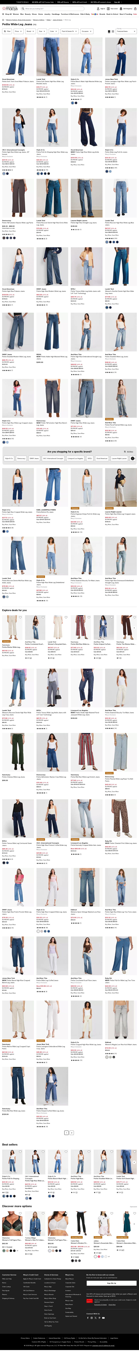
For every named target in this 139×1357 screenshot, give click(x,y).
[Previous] (5, 57)
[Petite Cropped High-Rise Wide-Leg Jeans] (87, 1020)
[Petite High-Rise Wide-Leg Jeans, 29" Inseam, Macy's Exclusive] (35, 1162)
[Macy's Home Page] (9, 9)
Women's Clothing (38, 20)
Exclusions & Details (100, 1304)
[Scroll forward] (132, 458)
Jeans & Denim (57, 20)
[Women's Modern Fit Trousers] (81, 1223)
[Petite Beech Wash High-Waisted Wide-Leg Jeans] (87, 56)
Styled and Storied (71, 1316)
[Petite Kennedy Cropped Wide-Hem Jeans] (87, 818)
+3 (108, 1256)
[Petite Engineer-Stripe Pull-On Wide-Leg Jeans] (87, 487)
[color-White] (49, 1250)
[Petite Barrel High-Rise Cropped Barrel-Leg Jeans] (18, 955)
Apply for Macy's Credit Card (32, 1279)
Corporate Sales (70, 1283)
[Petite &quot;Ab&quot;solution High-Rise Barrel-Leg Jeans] (52, 398)
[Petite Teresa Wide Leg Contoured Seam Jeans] (18, 818)
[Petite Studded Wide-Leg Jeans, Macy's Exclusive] (104, 1162)
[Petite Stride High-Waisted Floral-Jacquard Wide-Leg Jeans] (87, 688)
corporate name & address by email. (103, 1345)
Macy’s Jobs (69, 1300)
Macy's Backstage (50, 1290)
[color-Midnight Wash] (45, 173)
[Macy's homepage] (3, 20)
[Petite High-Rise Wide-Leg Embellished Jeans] (52, 556)
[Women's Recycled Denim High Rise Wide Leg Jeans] (58, 627)
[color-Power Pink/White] (99, 1256)
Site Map (68, 1308)
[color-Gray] (4, 238)
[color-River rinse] (110, 242)
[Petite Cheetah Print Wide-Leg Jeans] (121, 818)
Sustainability (69, 1312)
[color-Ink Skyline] (4, 862)
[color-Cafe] (53, 1250)
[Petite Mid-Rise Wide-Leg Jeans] (18, 1086)
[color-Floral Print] (14, 1250)
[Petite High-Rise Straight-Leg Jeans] (87, 198)
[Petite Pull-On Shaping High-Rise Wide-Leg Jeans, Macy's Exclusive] (12, 1162)
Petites (49, 20)
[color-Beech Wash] (72, 103)
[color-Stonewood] (41, 931)
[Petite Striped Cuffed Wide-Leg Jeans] (52, 1086)
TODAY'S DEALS (22, 2)
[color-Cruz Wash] (45, 931)
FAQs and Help (7, 1279)
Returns (4, 1294)
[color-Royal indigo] (117, 242)
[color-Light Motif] (7, 531)
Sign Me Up (111, 1283)
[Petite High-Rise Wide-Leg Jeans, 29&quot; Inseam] (18, 127)
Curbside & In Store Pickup (52, 1279)
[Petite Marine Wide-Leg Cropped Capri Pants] (12, 627)
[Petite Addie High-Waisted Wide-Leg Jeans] (52, 332)
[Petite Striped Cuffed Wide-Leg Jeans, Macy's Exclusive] (104, 627)
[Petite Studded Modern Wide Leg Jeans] (18, 332)
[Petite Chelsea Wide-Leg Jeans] (18, 752)
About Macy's (69, 1279)
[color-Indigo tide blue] (114, 242)
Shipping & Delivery (8, 1298)
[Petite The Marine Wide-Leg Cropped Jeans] (127, 627)
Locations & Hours (49, 1283)
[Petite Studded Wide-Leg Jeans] (121, 332)
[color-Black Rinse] (48, 173)
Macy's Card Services (30, 1294)
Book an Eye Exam (50, 1318)
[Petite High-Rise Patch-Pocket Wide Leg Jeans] (18, 887)
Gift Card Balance (28, 1290)
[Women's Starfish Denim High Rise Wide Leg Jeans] (121, 266)
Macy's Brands (49, 1294)
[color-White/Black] (95, 1256)
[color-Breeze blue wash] (7, 597)
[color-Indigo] (7, 238)
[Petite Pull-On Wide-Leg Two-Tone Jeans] (121, 955)
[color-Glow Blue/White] (102, 1256)
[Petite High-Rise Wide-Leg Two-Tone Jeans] (121, 887)
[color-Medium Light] (107, 171)
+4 (17, 1250)
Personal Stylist (49, 1302)
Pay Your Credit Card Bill (31, 1298)
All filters (130, 451)
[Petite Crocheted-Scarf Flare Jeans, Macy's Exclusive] (35, 627)
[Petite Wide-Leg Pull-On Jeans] (121, 127)
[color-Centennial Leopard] (4, 1250)
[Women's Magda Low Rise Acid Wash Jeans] (121, 1020)
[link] (18, 85)
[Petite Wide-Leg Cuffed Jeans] (52, 955)
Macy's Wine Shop (50, 1298)
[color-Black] (11, 1250)
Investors (68, 1290)
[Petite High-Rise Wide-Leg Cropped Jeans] (18, 398)
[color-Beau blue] (107, 242)
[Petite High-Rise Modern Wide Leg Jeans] (52, 266)
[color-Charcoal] (76, 1260)
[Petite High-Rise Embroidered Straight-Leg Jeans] (87, 332)
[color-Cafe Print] (7, 1250)
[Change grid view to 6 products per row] (113, 31)
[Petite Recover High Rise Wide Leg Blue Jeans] (121, 198)
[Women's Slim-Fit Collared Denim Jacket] (35, 1223)
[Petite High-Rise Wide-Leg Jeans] (87, 398)
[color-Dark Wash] (4, 531)
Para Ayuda (5, 1290)
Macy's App (47, 1286)
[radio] (72, 103)
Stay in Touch (48, 1306)
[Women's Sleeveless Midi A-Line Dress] (127, 1223)
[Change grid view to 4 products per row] (109, 31)
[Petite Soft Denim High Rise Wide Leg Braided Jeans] (52, 56)
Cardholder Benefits (29, 1283)
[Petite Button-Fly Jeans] (52, 487)
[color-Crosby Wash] (4, 173)
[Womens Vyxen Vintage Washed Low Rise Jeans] (87, 887)
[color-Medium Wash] (4, 442)
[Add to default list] (20, 617)
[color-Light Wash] (7, 442)
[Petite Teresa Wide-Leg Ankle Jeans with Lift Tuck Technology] (87, 266)
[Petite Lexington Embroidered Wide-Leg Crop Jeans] (52, 1020)
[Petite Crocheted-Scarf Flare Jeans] (87, 955)
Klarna (4, 1283)
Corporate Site (69, 1286)
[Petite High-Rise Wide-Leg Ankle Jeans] (87, 127)
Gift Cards (26, 1286)
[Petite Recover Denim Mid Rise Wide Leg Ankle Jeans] (18, 556)
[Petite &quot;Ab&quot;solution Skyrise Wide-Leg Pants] (18, 198)
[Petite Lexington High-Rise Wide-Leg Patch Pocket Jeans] (121, 56)
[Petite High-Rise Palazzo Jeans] (18, 266)
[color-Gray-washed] (107, 1057)
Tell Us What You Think (51, 1322)
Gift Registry (48, 1326)
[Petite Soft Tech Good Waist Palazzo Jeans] (18, 56)
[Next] (31, 57)
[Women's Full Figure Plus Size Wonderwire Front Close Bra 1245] (12, 1223)
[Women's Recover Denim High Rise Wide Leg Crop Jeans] (18, 688)
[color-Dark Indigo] (14, 238)
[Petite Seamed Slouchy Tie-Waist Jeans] (87, 556)
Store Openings (49, 1314)
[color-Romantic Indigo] (7, 862)
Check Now (112, 1304)
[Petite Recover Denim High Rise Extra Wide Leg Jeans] (52, 198)
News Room (69, 1304)
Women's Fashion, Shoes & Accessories (18, 20)
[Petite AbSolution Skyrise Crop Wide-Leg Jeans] (52, 752)
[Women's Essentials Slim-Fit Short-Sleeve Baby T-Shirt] (104, 1223)
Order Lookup (6, 1286)
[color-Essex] (7, 173)
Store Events (48, 1310)
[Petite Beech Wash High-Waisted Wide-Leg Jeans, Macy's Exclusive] (58, 1162)
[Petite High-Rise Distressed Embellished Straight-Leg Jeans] (121, 556)
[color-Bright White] (38, 931)
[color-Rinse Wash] (76, 103)
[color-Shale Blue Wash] (38, 173)
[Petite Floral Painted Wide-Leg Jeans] (121, 398)
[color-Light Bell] (110, 171)
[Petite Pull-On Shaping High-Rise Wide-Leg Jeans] (52, 127)
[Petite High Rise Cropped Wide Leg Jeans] (18, 487)
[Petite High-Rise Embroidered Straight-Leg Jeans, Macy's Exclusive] (81, 1162)
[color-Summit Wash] (41, 173)
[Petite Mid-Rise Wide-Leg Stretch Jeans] (81, 627)
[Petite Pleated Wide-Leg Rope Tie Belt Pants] (121, 752)
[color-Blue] (11, 238)
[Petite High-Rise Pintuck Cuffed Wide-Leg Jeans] (52, 818)
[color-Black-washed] (114, 1057)
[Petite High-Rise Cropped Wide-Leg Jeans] (52, 887)
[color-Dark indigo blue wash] (110, 307)
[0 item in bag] (135, 9)
